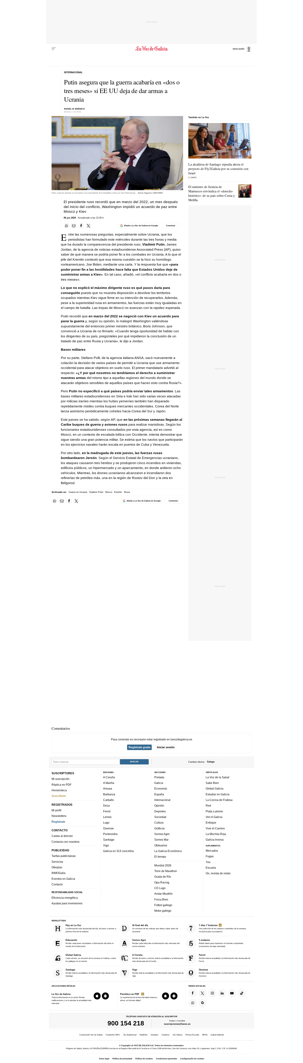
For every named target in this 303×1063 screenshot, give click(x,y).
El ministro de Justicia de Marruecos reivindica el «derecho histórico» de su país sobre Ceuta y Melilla (211, 193)
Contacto (57, 884)
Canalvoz (165, 1035)
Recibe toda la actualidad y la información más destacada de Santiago (91, 972)
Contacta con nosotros (65, 841)
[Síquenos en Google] (202, 1003)
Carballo (108, 799)
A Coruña (109, 777)
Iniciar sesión (166, 747)
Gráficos (159, 828)
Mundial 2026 (162, 865)
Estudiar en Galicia (217, 794)
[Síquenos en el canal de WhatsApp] (192, 1003)
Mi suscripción (60, 778)
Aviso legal (104, 1059)
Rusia (127, 492)
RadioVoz (144, 1035)
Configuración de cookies (192, 1059)
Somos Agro (162, 834)
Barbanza (109, 794)
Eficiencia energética (65, 897)
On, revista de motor (218, 873)
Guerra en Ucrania (78, 492)
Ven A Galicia (214, 816)
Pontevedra (110, 834)
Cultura (158, 822)
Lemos (107, 816)
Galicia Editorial (217, 1035)
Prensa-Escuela (192, 1035)
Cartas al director (62, 835)
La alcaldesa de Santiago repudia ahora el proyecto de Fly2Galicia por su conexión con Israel (218, 168)
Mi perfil (56, 810)
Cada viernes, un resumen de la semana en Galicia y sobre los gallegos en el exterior (91, 958)
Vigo (106, 845)
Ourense (108, 828)
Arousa (107, 788)
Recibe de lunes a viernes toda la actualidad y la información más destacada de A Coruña (157, 958)
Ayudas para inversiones (67, 903)
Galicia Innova (215, 839)
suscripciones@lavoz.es (177, 1024)
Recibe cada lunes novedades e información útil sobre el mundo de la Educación (89, 943)
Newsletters (59, 815)
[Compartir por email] (74, 226)
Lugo (106, 822)
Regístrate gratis (139, 747)
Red (208, 805)
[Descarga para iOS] (97, 995)
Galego (211, 761)
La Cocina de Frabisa (219, 799)
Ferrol (106, 811)
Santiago (108, 839)
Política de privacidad (122, 1059)
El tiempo (160, 856)
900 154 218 (125, 1023)
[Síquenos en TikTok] (242, 993)
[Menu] (53, 48)
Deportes (160, 811)
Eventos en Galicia (63, 878)
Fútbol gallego (163, 905)
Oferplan (57, 867)
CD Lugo (160, 888)
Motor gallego (162, 910)
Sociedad (160, 816)
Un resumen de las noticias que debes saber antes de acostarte (155, 928)
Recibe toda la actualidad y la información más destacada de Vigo (158, 972)
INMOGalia (58, 872)
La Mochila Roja (216, 834)
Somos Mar (161, 839)
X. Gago (192, 177)
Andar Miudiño (163, 893)
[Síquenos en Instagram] (212, 993)
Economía (160, 788)
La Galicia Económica (168, 851)
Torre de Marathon (165, 871)
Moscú (108, 492)
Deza (106, 805)
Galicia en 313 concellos (118, 851)
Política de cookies (144, 1059)
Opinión (159, 805)
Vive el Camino (215, 828)
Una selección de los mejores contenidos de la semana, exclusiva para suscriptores (222, 928)
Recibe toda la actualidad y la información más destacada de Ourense (224, 972)
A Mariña (108, 782)
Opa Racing (161, 882)
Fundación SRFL (113, 1035)
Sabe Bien (212, 782)
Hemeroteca (59, 790)
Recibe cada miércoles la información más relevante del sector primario (156, 943)
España (159, 794)
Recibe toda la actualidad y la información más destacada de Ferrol (224, 958)
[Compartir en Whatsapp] (67, 226)
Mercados (212, 850)
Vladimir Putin (96, 492)
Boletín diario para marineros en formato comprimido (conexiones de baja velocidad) (221, 943)
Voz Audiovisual (129, 1035)
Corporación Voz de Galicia (91, 1035)
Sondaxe (154, 1035)
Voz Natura (177, 1035)
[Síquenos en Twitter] (202, 993)
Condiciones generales (166, 1059)
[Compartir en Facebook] (81, 226)
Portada (159, 777)
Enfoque (211, 822)
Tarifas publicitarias (64, 855)
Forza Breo (161, 899)
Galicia (158, 782)
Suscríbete (59, 795)
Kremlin (118, 492)
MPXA (204, 1035)
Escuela (211, 867)
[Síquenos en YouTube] (232, 993)
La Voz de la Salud (217, 777)
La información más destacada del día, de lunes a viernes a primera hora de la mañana (91, 928)
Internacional (162, 799)
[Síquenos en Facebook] (192, 993)
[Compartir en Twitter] (89, 226)
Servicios (57, 861)
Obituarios (160, 845)
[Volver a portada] (151, 48)
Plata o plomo (214, 811)
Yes (208, 861)
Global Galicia (214, 788)
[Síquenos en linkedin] (222, 993)
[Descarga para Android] (105, 995)
